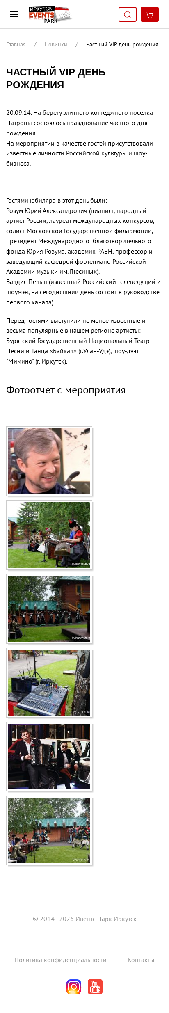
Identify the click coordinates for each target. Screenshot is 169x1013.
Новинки (56, 44)
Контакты (141, 960)
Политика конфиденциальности (60, 960)
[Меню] (14, 14)
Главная (16, 44)
